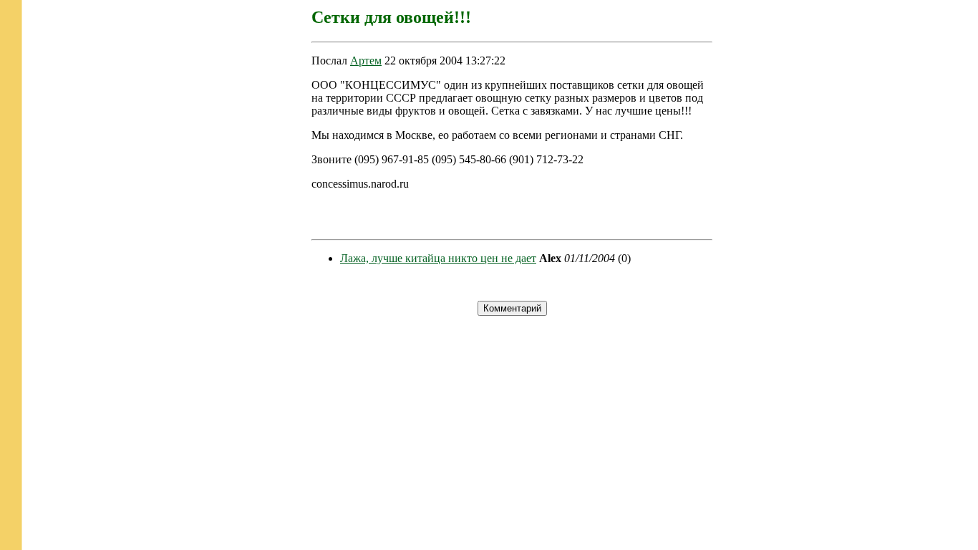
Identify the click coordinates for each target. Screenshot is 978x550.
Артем (366, 60)
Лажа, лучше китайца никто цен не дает (438, 258)
